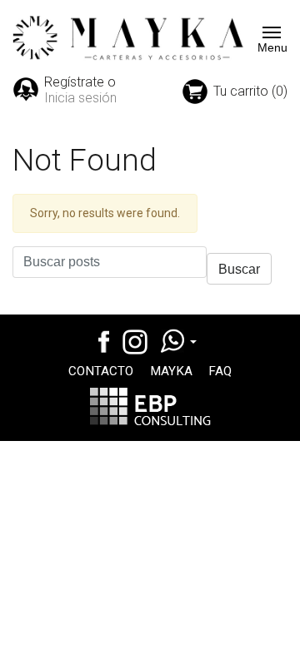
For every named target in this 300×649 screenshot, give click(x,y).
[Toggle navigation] (267, 32)
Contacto (100, 371)
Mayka (171, 371)
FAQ (220, 371)
